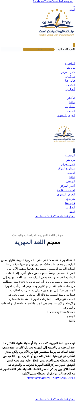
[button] (74, 5)
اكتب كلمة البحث (65, 49)
